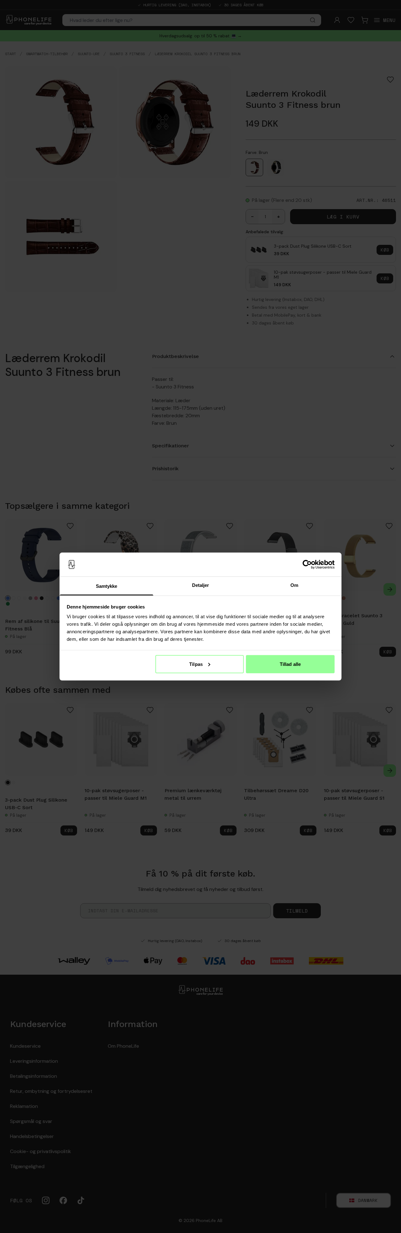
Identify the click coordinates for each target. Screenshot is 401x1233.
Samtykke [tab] (106, 586)
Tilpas (196, 664)
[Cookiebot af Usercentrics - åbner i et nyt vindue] (307, 564)
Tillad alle (290, 664)
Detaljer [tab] (200, 585)
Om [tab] (294, 585)
